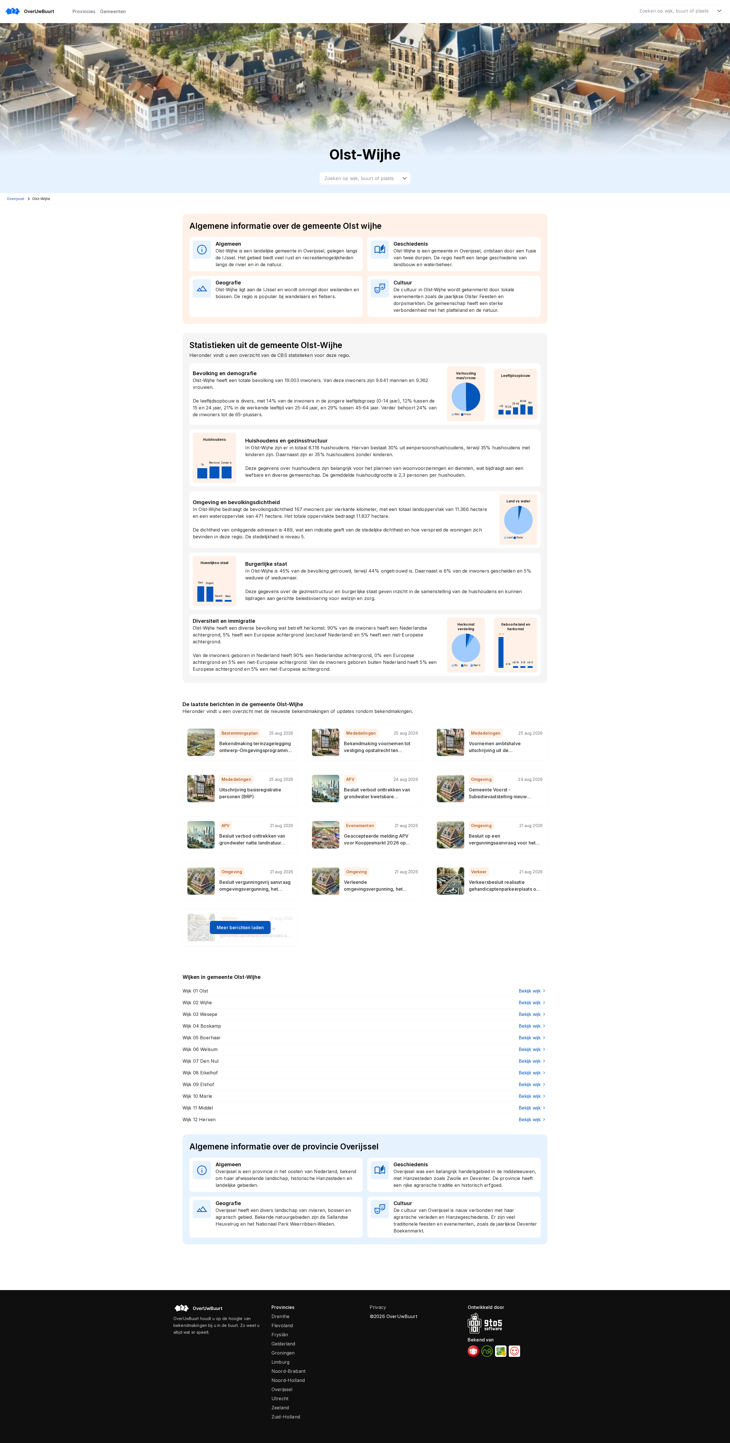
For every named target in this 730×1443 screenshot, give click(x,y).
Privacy (378, 1307)
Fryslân (279, 1334)
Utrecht (279, 1398)
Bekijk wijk (530, 991)
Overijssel (282, 1389)
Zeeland (280, 1407)
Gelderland (283, 1344)
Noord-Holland (288, 1380)
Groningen (283, 1353)
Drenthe (280, 1316)
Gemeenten (113, 11)
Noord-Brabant (288, 1371)
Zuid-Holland (285, 1417)
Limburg (280, 1362)
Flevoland (282, 1325)
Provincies (84, 11)
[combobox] (679, 11)
